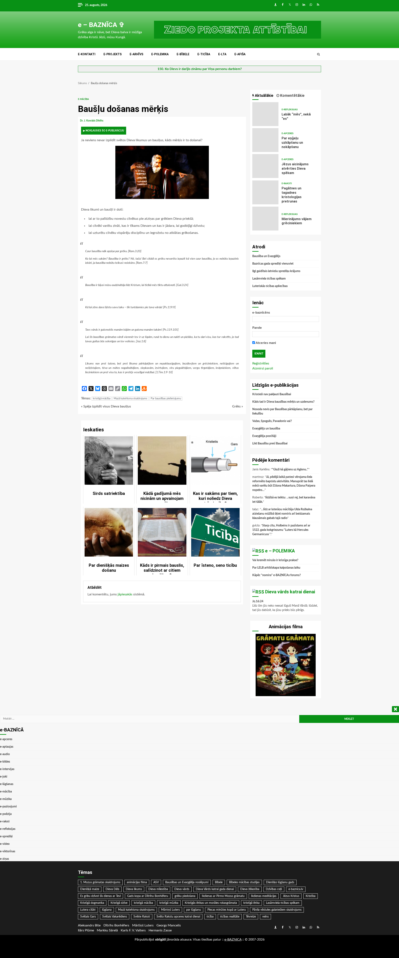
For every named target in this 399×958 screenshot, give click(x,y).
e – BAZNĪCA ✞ (101, 25)
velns (265, 916)
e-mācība (83, 99)
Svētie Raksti (141, 916)
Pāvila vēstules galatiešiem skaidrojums (277, 909)
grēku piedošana (185, 896)
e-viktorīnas (7, 851)
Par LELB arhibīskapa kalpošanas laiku (276, 567)
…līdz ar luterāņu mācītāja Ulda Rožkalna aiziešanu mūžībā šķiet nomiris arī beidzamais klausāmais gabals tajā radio (282, 514)
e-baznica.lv (295, 889)
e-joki (3, 776)
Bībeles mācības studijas (244, 882)
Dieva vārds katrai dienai (290, 591)
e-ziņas (4, 858)
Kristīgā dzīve (119, 903)
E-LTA (222, 54)
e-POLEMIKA (160, 54)
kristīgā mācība (101, 398)
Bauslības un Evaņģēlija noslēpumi (186, 882)
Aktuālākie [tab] (263, 95)
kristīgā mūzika (168, 903)
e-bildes (5, 761)
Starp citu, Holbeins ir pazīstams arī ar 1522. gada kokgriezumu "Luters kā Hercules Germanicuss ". (281, 530)
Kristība (310, 896)
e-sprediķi (6, 836)
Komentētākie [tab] (291, 95)
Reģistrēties (260, 363)
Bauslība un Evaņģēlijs (266, 256)
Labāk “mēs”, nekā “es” (265, 114)
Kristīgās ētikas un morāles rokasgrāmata (211, 903)
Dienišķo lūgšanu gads (280, 882)
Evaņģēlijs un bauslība (266, 428)
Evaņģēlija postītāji (264, 436)
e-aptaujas (6, 746)
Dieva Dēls (112, 889)
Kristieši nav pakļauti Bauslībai (271, 394)
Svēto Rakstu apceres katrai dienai (178, 916)
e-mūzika (6, 799)
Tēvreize (251, 916)
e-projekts (112, 54)
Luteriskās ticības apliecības (270, 286)
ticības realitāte (229, 916)
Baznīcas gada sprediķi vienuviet (272, 263)
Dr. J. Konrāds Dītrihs (92, 120)
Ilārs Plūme (86, 930)
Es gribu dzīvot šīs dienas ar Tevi (100, 896)
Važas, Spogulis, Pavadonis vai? (272, 421)
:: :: (233, 939)
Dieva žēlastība (249, 889)
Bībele (219, 882)
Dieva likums (134, 889)
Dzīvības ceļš (274, 889)
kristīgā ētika (251, 903)
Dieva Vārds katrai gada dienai (215, 889)
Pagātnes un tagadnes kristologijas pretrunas (265, 192)
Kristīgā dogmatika (92, 903)
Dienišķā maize (89, 889)
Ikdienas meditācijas (263, 896)
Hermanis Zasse (160, 930)
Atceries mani (265, 343)
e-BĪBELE (183, 54)
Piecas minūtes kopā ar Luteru (226, 909)
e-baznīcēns (261, 312)
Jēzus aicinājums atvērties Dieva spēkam (265, 166)
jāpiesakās (125, 594)
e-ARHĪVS (136, 54)
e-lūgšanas (6, 784)
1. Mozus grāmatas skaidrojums (100, 882)
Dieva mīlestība (158, 889)
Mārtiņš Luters (170, 909)
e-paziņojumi (8, 806)
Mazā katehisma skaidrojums (130, 398)
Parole (257, 327)
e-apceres (287, 133)
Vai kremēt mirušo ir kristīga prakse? (275, 560)
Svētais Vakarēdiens (114, 916)
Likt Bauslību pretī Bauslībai (270, 443)
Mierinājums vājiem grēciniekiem (265, 219)
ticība (210, 916)
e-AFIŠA (239, 54)
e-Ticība (203, 54)
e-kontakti (86, 54)
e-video (5, 844)
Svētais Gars (88, 916)
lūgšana (107, 909)
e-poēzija (6, 814)
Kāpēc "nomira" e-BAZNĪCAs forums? (276, 575)
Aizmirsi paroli (262, 368)
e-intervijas (7, 769)
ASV (156, 882)
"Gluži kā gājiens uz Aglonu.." (290, 469)
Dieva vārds (181, 889)
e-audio (5, 754)
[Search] (318, 54)
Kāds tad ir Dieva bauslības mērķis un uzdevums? (283, 401)
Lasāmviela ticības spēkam (269, 278)
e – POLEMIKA (280, 550)
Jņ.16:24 (257, 601)
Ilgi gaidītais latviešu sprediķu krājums (276, 271)
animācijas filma (137, 882)
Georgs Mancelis (168, 925)
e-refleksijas (290, 109)
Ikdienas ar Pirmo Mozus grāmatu (223, 896)
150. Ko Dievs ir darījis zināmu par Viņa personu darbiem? (200, 69)
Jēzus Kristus (291, 896)
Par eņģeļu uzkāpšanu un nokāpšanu (265, 140)
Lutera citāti (88, 909)
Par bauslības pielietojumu (166, 398)
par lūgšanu (193, 909)
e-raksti (287, 183)
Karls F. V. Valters (133, 930)
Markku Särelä (107, 930)
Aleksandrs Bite (89, 925)
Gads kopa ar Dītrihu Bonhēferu (147, 896)
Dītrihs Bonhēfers (116, 925)
